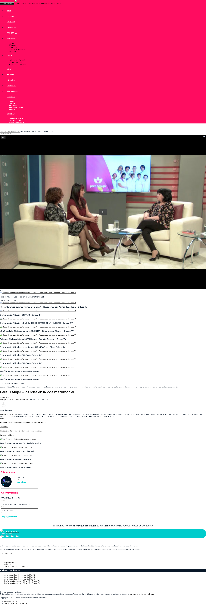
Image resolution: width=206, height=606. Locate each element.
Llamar (11, 43)
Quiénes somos (10, 562)
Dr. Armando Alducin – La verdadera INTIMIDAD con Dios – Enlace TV (32, 347)
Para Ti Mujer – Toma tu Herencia (15, 459)
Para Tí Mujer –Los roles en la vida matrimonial (22, 297)
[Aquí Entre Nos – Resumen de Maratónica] (38, 367)
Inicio (9, 11)
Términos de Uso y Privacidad (16, 566)
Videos (25, 399)
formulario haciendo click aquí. (142, 594)
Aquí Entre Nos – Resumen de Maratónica (19, 371)
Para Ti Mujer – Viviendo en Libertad (17, 451)
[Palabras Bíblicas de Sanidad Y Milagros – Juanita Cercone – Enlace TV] (38, 335)
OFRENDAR (11, 27)
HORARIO (11, 22)
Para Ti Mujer (5, 397)
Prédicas (12, 51)
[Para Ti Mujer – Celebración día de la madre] (18, 439)
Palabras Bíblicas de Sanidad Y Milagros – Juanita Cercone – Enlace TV (33, 339)
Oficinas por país (15, 62)
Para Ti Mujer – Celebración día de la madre (20, 443)
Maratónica (11, 39)
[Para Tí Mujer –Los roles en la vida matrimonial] (38, 293)
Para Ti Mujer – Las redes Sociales (15, 467)
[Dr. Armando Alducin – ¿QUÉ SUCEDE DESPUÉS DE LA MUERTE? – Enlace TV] (38, 319)
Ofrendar (12, 45)
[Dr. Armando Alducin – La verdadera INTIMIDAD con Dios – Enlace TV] (38, 343)
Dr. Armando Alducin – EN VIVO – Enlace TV (20, 315)
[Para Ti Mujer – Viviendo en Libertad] (16, 447)
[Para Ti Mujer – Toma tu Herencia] (16, 455)
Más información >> (8, 553)
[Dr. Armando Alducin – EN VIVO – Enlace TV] (38, 311)
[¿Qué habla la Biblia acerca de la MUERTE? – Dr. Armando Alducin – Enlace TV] (38, 327)
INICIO (3, 131)
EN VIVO (10, 16)
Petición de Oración (17, 49)
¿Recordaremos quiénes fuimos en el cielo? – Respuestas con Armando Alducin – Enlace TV (43, 307)
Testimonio (13, 47)
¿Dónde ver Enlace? (17, 60)
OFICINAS (11, 56)
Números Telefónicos (17, 64)
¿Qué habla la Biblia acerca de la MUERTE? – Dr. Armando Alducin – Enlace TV (37, 331)
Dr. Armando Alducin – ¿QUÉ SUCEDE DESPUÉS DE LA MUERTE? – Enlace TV (36, 323)
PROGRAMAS (12, 33)
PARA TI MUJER (6, 399)
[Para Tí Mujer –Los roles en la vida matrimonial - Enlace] (38, 3)
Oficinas (7, 564)
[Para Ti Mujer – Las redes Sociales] (16, 463)
